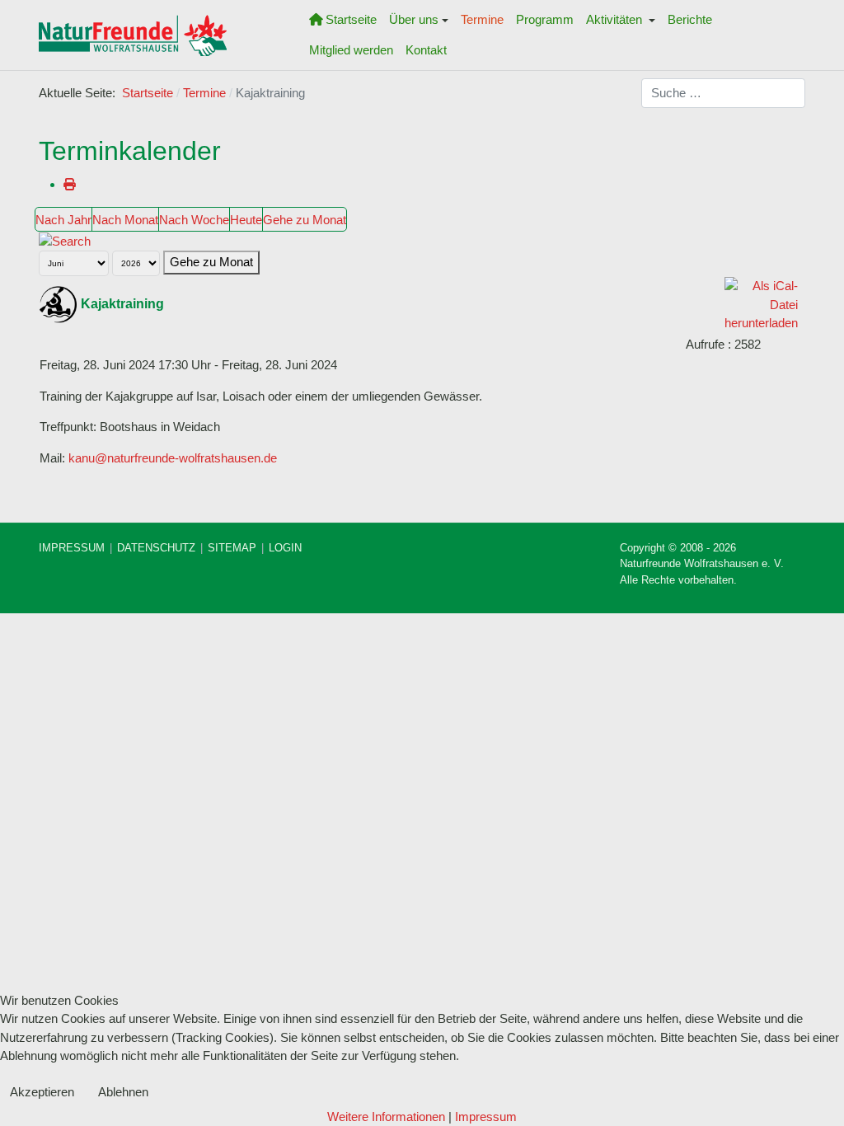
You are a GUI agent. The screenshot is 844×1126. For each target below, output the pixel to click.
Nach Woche (194, 220)
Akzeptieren (42, 1092)
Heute (246, 220)
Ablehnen (123, 1092)
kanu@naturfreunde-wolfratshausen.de (172, 458)
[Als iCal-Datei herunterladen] (761, 304)
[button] (419, 19)
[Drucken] (69, 184)
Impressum (486, 1117)
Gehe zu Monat (304, 220)
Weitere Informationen (386, 1117)
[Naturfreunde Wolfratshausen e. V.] (133, 35)
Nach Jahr (63, 220)
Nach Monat (125, 220)
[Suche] (65, 240)
